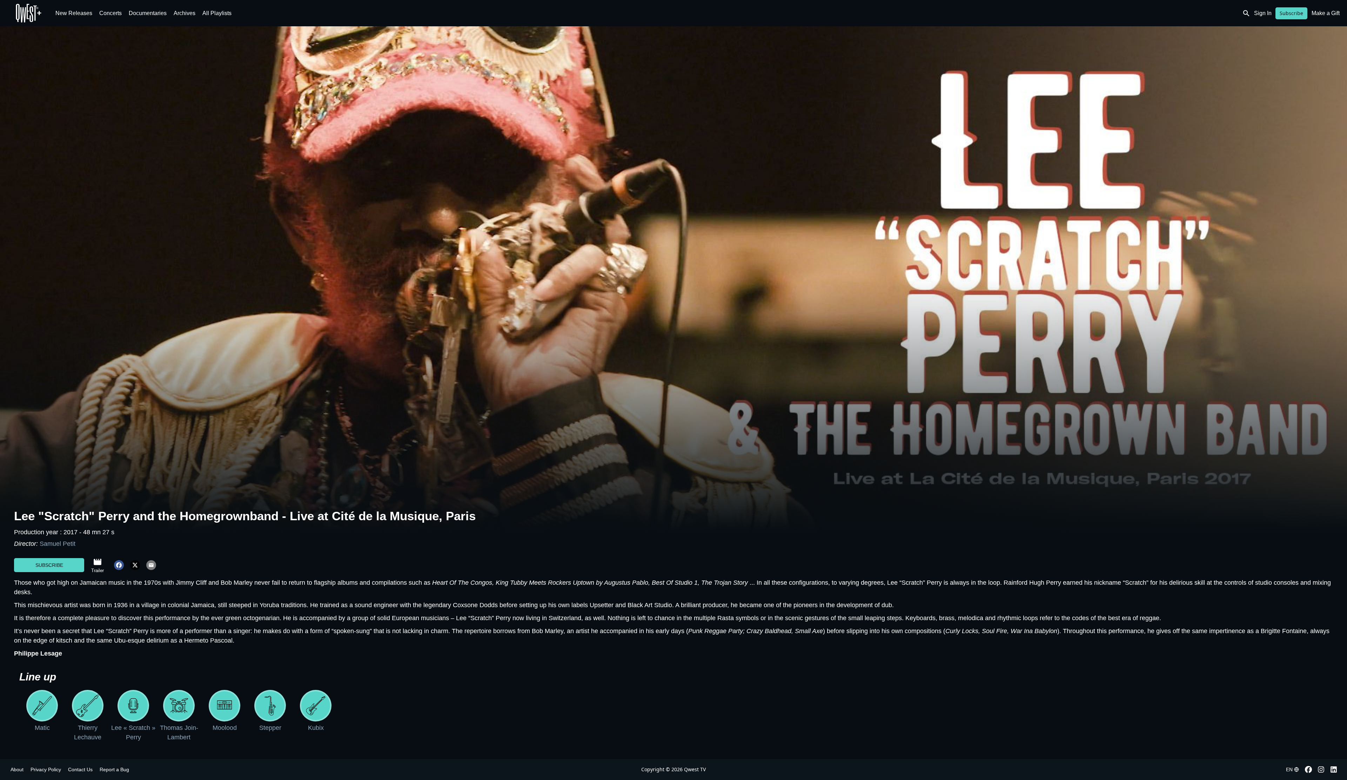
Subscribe (1291, 13)
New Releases (73, 13)
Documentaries (148, 13)
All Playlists (217, 13)
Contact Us (80, 769)
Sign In (1263, 13)
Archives (184, 13)
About (17, 769)
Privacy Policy (46, 769)
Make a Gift (1326, 13)
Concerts (110, 13)
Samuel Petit (57, 543)
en (1289, 769)
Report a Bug (114, 769)
